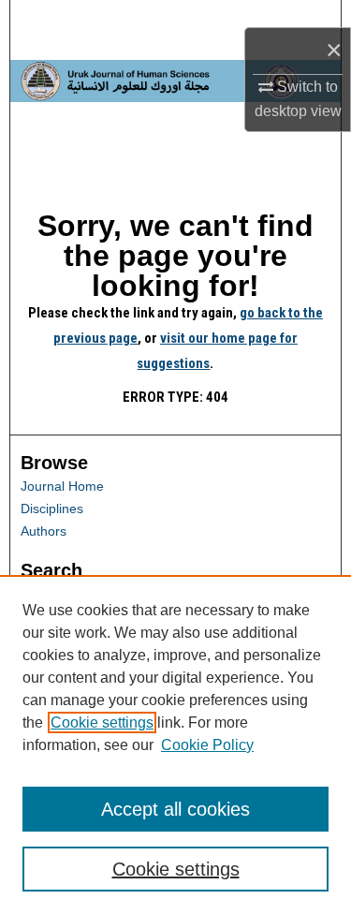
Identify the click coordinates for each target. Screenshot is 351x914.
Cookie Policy (207, 745)
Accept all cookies (175, 809)
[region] (175, 744)
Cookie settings (102, 722)
